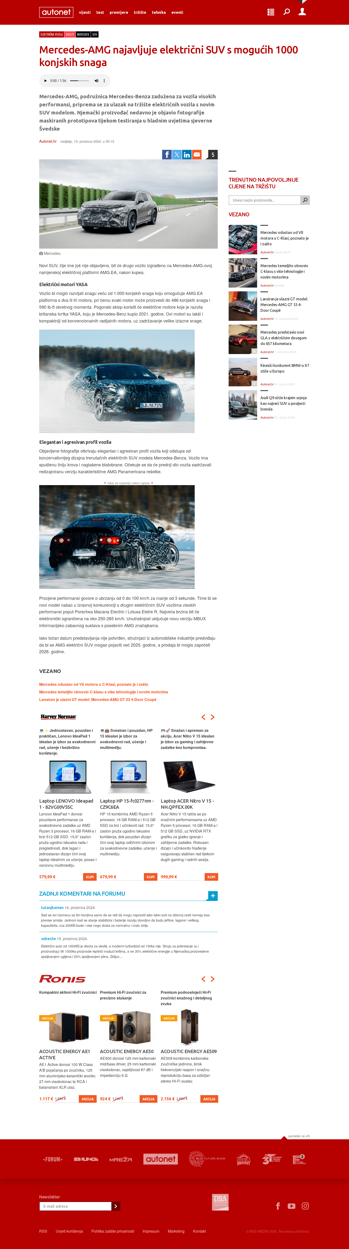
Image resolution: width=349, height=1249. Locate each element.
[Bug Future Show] (207, 1159)
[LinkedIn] (187, 154)
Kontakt (199, 1231)
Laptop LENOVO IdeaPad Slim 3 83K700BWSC (188, 804)
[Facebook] (167, 154)
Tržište (140, 12)
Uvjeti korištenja (69, 1231)
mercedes (83, 34)
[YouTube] (291, 1206)
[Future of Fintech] (299, 1159)
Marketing (176, 1231)
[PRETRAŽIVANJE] (286, 12)
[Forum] (52, 1159)
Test (100, 12)
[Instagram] (305, 1206)
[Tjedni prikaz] (270, 12)
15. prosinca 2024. (72, 938)
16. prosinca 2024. (80, 907)
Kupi (90, 877)
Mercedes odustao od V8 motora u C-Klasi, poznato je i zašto (93, 684)
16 (253, 351)
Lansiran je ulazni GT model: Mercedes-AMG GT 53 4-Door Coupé (97, 699)
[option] (68, 804)
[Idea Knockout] (243, 1159)
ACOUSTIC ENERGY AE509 (128, 1051)
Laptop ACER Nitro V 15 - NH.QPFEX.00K (126, 804)
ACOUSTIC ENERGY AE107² (189, 1051)
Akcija (88, 1099)
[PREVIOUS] (203, 717)
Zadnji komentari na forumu (82, 893)
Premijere (119, 12)
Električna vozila (52, 34)
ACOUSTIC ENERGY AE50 (66, 1051)
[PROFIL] (302, 12)
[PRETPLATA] (115, 1206)
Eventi (177, 12)
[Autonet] (161, 1159)
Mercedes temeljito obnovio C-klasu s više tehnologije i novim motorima (103, 692)
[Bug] (86, 1159)
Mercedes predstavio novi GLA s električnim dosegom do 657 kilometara (283, 338)
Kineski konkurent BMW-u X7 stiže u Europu (284, 368)
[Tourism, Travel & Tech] (272, 1159)
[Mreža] (121, 1159)
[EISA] (220, 1203)
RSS (43, 1231)
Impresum (151, 1231)
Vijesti (85, 12)
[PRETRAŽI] (305, 200)
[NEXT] (213, 717)
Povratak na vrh (299, 1136)
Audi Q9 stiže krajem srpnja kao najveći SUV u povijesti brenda (283, 403)
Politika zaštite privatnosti (112, 1231)
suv (94, 34)
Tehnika (159, 12)
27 (253, 383)
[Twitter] (177, 154)
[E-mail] (197, 154)
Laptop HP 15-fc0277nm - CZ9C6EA (66, 804)
